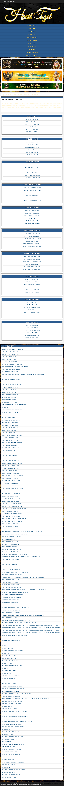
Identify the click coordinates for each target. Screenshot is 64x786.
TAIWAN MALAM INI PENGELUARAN (11, 597)
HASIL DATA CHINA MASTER (9, 739)
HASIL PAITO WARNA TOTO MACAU (32, 198)
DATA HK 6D (5, 407)
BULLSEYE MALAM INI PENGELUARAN (12, 701)
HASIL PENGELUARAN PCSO (32, 330)
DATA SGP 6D (5, 645)
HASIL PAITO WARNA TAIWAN (32, 312)
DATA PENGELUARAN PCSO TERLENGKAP (13, 762)
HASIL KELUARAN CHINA (32, 282)
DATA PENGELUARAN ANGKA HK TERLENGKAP (14, 405)
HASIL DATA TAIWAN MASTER (10, 752)
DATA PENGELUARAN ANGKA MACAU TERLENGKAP (15, 607)
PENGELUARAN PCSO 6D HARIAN (11, 369)
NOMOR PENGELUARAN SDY (9, 539)
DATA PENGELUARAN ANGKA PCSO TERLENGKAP (15, 366)
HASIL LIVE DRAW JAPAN (32, 210)
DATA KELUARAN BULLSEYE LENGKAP (12, 704)
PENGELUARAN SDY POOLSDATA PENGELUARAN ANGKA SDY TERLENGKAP (22, 531)
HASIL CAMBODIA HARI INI (32, 230)
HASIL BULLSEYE (32, 55)
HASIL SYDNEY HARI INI (32, 162)
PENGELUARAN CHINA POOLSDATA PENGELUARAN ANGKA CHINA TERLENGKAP (23, 577)
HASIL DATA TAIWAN (32, 310)
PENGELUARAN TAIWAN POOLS (10, 600)
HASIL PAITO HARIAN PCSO (32, 338)
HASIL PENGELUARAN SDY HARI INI (11, 536)
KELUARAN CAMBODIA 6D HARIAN (11, 501)
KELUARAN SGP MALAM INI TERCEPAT (12, 443)
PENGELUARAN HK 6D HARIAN (10, 394)
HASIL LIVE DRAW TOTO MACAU (32, 188)
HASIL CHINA (32, 43)
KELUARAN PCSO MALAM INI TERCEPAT (12, 349)
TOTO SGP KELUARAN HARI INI (10, 453)
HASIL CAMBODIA (32, 52)
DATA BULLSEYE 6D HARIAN (9, 709)
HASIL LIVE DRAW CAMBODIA (32, 233)
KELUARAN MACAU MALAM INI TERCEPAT (13, 488)
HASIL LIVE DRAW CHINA (32, 279)
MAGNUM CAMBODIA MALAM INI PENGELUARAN (14, 635)
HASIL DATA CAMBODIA (32, 241)
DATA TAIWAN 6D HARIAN (8, 747)
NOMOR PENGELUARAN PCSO (10, 372)
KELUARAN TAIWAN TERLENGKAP (11, 473)
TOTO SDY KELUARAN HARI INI (10, 437)
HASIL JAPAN (32, 46)
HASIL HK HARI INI (32, 116)
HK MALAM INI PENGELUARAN (10, 402)
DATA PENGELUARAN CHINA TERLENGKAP (13, 736)
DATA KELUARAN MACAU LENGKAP (11, 676)
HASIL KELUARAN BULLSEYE (32, 259)
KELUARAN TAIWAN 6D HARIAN (10, 478)
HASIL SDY (32, 34)
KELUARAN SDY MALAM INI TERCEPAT (12, 435)
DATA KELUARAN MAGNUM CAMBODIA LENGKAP (15, 716)
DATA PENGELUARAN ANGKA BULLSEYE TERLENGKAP (16, 693)
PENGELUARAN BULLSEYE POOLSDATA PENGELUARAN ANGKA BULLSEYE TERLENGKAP (25, 698)
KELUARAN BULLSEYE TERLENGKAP (11, 524)
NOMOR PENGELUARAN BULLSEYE (11, 691)
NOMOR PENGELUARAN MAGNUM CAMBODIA (14, 640)
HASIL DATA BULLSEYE (32, 264)
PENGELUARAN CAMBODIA (12, 100)
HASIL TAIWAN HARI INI (32, 299)
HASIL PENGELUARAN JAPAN (32, 215)
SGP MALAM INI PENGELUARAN (10, 551)
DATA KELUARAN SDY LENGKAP (10, 660)
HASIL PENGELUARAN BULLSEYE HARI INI (13, 688)
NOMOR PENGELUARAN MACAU (10, 602)
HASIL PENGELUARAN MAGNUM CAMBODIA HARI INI (16, 620)
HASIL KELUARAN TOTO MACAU (32, 190)
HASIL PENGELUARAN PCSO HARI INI (12, 364)
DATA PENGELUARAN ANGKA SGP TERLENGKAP (14, 554)
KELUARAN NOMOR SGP (8, 450)
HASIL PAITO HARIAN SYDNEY (32, 177)
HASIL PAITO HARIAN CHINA (32, 292)
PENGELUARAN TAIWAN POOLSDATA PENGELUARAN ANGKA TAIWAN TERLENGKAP (24, 589)
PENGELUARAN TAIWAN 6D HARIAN (11, 587)
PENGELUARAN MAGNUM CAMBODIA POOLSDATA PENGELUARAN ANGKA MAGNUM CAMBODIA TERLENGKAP (31, 625)
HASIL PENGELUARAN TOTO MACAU (32, 193)
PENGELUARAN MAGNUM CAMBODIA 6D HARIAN (15, 638)
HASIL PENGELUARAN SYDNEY (32, 170)
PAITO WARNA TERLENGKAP (8, 1)
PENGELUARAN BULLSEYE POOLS (11, 696)
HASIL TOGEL (32, 25)
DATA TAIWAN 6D (6, 741)
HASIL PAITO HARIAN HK (32, 131)
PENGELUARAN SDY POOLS (9, 546)
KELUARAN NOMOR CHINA (9, 458)
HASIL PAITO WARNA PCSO (32, 335)
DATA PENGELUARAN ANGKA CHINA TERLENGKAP (15, 572)
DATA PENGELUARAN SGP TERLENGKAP (12, 650)
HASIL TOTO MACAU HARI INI (32, 185)
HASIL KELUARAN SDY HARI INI (10, 425)
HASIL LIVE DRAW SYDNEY (32, 165)
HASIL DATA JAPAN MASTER (9, 777)
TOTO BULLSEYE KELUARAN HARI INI (12, 529)
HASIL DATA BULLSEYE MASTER (10, 714)
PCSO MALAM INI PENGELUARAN (11, 379)
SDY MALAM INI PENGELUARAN (10, 544)
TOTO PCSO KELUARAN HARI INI (10, 361)
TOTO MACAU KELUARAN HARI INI (11, 498)
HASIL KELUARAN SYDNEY (32, 167)
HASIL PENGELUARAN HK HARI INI (11, 420)
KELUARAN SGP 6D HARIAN (9, 445)
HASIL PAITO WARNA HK (32, 129)
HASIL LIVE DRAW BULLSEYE (32, 256)
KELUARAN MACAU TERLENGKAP (11, 486)
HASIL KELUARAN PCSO (32, 327)
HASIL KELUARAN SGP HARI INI (10, 448)
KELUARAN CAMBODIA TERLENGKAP (12, 503)
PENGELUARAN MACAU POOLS (10, 617)
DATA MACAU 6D (6, 673)
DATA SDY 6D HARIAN (7, 663)
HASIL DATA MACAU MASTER (9, 683)
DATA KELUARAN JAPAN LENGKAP (11, 774)
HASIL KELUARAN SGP (32, 144)
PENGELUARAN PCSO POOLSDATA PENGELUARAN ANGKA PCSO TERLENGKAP (23, 374)
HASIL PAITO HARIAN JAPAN (32, 223)
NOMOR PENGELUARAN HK (9, 397)
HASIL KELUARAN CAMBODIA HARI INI (12, 506)
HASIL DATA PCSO (32, 333)
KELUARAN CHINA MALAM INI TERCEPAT (12, 463)
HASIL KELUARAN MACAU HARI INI (11, 493)
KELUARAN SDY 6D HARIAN (9, 430)
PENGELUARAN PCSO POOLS (10, 377)
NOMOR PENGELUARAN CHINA (10, 567)
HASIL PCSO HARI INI (32, 322)
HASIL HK (32, 28)
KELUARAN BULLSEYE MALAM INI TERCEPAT (14, 519)
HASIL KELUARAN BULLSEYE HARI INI (12, 521)
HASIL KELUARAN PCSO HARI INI (10, 354)
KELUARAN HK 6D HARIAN (9, 392)
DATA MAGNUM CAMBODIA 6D (10, 719)
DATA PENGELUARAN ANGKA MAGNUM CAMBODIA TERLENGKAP (19, 622)
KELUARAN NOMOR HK (8, 382)
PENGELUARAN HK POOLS (9, 399)
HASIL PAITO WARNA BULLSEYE (32, 266)
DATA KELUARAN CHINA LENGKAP (11, 731)
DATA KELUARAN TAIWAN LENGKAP (11, 749)
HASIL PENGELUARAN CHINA (32, 284)
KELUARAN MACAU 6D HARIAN (10, 496)
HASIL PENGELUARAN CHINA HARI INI (12, 574)
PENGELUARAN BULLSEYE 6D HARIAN (12, 686)
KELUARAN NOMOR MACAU (9, 491)
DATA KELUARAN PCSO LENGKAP (11, 754)
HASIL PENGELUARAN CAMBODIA (32, 238)
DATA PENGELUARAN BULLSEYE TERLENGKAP (14, 711)
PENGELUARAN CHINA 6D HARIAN (11, 579)
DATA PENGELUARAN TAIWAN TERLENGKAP (13, 744)
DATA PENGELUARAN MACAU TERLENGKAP (13, 681)
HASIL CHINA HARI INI (32, 276)
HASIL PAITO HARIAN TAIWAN (32, 315)
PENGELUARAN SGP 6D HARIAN (10, 559)
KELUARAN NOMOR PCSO (9, 356)
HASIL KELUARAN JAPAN (32, 213)
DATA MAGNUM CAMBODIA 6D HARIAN (12, 724)
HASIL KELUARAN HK (32, 121)
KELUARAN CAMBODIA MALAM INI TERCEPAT (14, 508)
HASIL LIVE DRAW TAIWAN (32, 302)
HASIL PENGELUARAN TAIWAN (32, 307)
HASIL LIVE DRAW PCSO (32, 325)
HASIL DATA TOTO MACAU (32, 195)
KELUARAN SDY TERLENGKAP (10, 427)
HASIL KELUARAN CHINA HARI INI (11, 465)
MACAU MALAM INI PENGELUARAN (11, 610)
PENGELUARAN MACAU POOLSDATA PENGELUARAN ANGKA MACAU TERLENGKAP (24, 615)
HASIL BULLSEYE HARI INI (32, 253)
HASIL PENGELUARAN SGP (32, 147)
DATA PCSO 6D (6, 757)
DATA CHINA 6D (6, 729)
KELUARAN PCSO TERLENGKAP (10, 351)
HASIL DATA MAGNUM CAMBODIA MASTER (13, 726)
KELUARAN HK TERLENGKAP (9, 389)
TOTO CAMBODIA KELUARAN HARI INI (12, 513)
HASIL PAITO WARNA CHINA (32, 289)
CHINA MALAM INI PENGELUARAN (11, 569)
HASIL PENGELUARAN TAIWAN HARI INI (12, 595)
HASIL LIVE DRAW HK (32, 119)
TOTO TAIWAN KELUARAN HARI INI (11, 483)
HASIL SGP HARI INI (32, 139)
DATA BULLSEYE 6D (7, 706)
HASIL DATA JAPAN (32, 218)
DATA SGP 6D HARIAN (7, 648)
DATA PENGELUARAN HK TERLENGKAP (12, 410)
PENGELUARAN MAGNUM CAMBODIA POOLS (14, 643)
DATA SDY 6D (5, 668)
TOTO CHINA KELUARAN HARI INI (10, 468)
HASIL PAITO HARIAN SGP (32, 154)
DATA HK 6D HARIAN (7, 415)
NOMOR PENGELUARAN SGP (9, 562)
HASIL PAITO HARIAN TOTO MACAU (32, 200)
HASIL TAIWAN (32, 40)
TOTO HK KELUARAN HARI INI (10, 387)
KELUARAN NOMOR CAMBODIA (10, 511)
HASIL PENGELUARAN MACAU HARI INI (12, 605)
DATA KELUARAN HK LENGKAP (10, 412)
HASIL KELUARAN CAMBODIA (32, 236)
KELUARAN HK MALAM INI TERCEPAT (12, 384)
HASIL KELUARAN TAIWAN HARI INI (11, 481)
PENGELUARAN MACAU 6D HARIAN (11, 612)
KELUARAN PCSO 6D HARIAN (9, 359)
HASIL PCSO (32, 49)
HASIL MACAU (32, 37)
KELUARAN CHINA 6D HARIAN (9, 455)
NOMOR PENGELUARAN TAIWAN (10, 584)
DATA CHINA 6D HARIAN (8, 734)
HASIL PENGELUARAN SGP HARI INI (11, 549)
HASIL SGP (32, 31)
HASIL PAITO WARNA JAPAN (32, 221)
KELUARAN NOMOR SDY (8, 432)
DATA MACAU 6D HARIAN (8, 678)
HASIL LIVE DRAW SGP (32, 142)
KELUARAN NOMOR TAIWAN (9, 470)
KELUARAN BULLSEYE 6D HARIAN (11, 516)
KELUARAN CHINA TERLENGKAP (10, 460)
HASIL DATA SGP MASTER (9, 658)
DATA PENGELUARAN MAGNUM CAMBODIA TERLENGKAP (17, 721)
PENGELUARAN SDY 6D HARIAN (10, 541)
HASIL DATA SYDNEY (32, 172)
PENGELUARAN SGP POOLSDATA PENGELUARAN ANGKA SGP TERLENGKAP (22, 557)
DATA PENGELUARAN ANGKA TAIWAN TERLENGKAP (15, 592)
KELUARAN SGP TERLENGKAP (10, 440)
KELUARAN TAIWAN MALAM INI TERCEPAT (13, 475)
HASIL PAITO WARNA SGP (32, 152)
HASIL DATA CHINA (32, 287)
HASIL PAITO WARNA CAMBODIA (32, 243)
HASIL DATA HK (32, 126)
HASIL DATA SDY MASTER (9, 671)
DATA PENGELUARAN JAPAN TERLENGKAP (13, 769)
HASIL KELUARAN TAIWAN (32, 305)
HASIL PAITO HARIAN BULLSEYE (32, 269)
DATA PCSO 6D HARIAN (8, 759)
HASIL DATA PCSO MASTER (9, 764)
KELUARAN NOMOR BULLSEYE (10, 526)
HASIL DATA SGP (32, 149)
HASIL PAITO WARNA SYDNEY (32, 175)
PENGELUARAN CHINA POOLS (10, 582)
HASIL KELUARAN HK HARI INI (10, 422)
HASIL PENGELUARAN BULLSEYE (32, 261)
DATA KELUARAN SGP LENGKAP (10, 655)
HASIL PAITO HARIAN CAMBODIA (32, 246)
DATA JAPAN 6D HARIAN (8, 772)
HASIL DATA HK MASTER (8, 417)
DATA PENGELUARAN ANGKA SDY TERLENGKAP (14, 534)
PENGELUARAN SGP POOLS (9, 564)
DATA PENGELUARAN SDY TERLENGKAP (12, 665)
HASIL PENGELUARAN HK (32, 124)
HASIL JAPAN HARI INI (32, 208)
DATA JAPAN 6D (6, 767)
